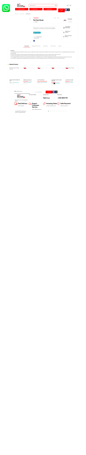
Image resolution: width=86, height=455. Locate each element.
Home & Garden (39, 36)
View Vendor (70, 21)
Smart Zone (57, 83)
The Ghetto (29, 82)
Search (55, 5)
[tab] (26, 46)
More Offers (45, 45)
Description (27, 45)
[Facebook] (66, 10)
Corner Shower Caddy (69, 79)
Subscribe (49, 91)
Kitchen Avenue (16, 82)
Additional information (36, 45)
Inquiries (59, 45)
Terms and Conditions (32, 94)
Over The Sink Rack (40, 79)
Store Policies (53, 45)
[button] (61, 10)
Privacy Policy (59, 94)
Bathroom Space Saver (27, 79)
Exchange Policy (46, 94)
